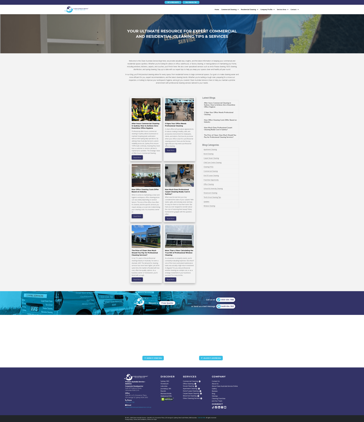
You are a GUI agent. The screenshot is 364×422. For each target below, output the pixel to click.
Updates (206, 202)
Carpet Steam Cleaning (211, 158)
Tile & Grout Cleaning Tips (212, 197)
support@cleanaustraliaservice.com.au (138, 407)
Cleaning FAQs (208, 167)
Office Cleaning (209, 184)
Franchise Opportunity (211, 180)
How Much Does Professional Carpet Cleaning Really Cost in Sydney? (218, 128)
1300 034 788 (129, 402)
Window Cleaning (209, 206)
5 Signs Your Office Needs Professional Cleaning (218, 113)
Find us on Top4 (152, 419)
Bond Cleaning (208, 154)
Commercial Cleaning (211, 171)
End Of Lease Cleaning (211, 175)
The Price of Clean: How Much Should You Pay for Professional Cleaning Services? (220, 136)
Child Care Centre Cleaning (212, 162)
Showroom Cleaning (210, 193)
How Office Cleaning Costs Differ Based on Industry (220, 121)
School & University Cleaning (213, 188)
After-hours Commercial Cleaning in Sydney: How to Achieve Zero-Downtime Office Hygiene (219, 105)
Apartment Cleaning (210, 149)
